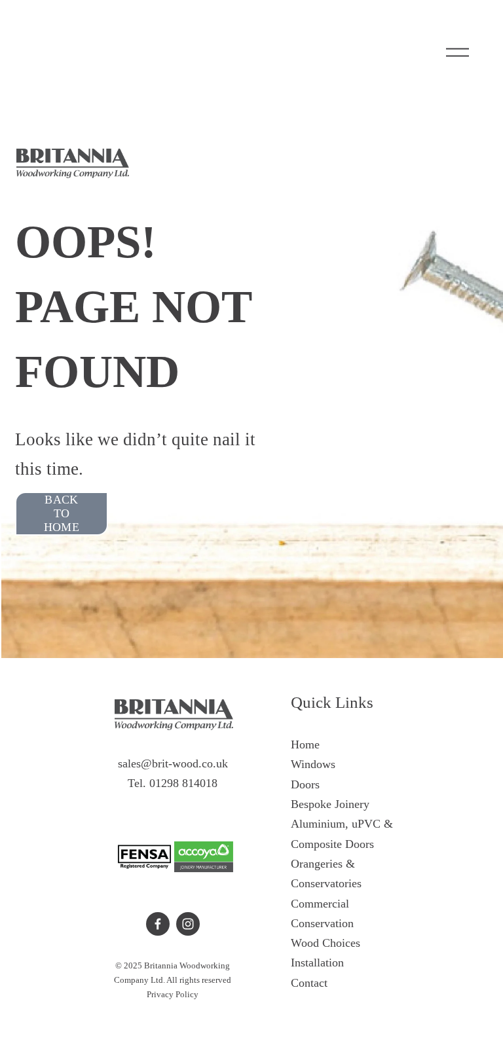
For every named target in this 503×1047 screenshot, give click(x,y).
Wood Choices (325, 942)
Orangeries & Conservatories (326, 873)
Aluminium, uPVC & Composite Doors (342, 833)
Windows (313, 764)
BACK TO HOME (61, 513)
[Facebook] (158, 924)
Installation (317, 962)
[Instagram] (188, 924)
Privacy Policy (172, 994)
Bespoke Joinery (330, 804)
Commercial (320, 903)
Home (305, 744)
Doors (305, 784)
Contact (309, 982)
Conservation (322, 923)
